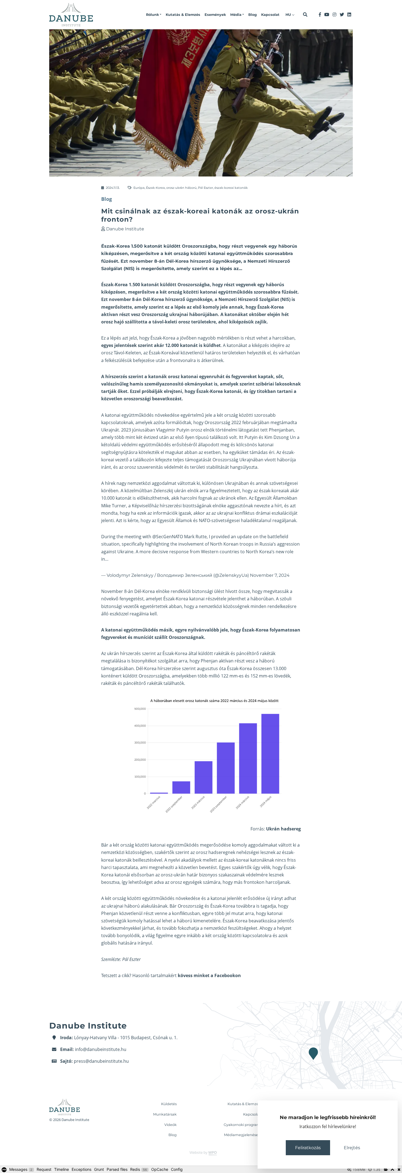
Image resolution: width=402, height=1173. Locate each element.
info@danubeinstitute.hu (100, 1049)
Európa (139, 188)
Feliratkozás (308, 1147)
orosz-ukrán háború (181, 188)
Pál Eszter (205, 188)
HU (289, 15)
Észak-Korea (155, 188)
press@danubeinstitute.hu (101, 1061)
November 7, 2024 (270, 575)
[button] (154, 15)
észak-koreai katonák (231, 188)
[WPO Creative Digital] (201, 1153)
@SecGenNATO (167, 537)
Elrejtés (352, 1147)
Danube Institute (125, 228)
